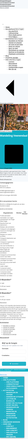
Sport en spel (13, 48)
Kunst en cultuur (14, 46)
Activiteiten (9, 39)
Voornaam (5, 348)
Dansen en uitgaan (15, 43)
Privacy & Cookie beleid (5, 371)
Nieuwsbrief (13, 63)
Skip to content (4, 8)
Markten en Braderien (16, 52)
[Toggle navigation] (3, 24)
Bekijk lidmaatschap (6, 179)
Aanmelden (15, 364)
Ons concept (13, 65)
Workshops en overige (16, 50)
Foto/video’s (13, 37)
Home (7, 27)
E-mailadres (5, 355)
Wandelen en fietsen (9, 326)
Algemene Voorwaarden (19, 369)
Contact (11, 62)
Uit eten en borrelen (16, 44)
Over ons (8, 60)
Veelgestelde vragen (16, 67)
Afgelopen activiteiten (16, 54)
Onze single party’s (15, 35)
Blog (7, 56)
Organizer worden (11, 58)
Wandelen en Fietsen (16, 41)
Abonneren (3, 289)
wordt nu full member (6, 209)
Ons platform (10, 29)
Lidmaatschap (13, 33)
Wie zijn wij (12, 69)
